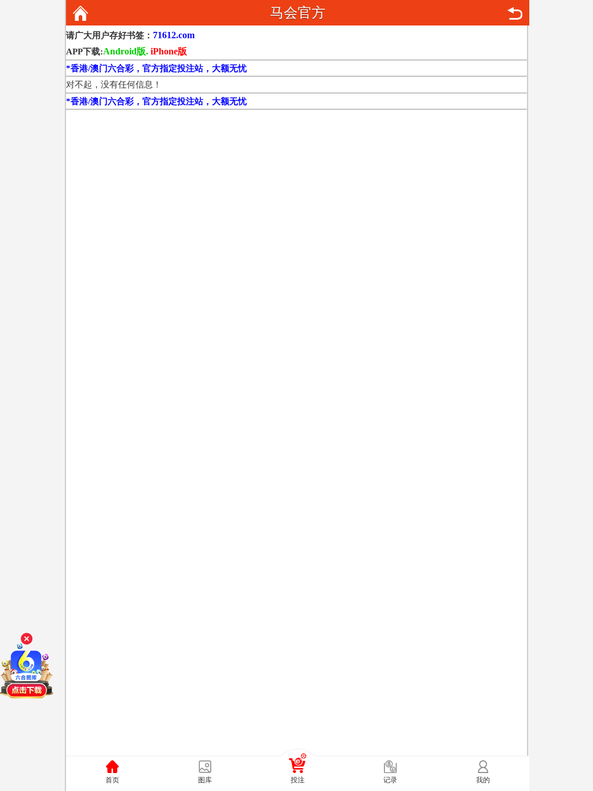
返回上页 (515, 13)
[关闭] (26, 638)
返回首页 (80, 13)
